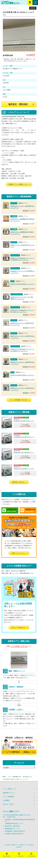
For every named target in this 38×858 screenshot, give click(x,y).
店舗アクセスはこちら (18, 553)
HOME (4, 776)
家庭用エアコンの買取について (18, 184)
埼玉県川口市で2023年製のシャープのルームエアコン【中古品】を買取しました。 (24, 468)
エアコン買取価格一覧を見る (18, 400)
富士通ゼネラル (27, 776)
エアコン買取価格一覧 (14, 776)
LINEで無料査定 (31, 856)
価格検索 (32, 8)
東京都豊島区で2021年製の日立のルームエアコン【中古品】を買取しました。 (24, 437)
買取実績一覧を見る (18, 482)
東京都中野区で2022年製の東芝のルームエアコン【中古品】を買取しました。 (24, 452)
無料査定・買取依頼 (17, 104)
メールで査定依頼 (19, 856)
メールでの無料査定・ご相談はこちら (19, 752)
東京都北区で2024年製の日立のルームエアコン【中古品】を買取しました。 (24, 421)
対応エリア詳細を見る (18, 627)
